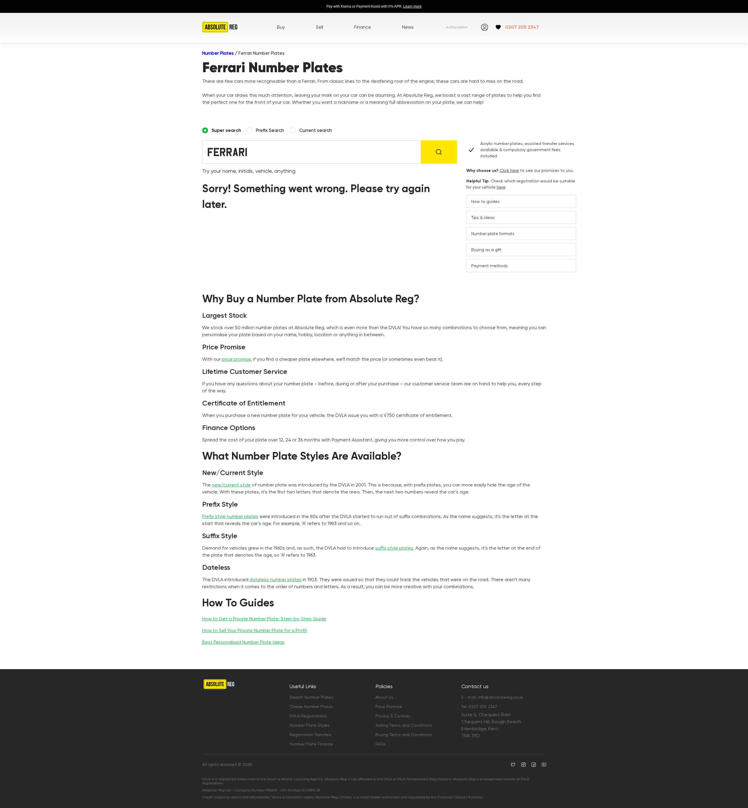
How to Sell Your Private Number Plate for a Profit (254, 630)
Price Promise (388, 706)
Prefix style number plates (230, 516)
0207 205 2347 (522, 27)
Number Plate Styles (310, 725)
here (501, 187)
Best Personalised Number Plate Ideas (243, 642)
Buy (281, 27)
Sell (319, 27)
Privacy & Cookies (392, 716)
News (408, 27)
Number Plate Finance (311, 744)
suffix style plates (394, 548)
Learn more (412, 6)
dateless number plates (276, 579)
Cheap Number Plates (311, 706)
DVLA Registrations (308, 716)
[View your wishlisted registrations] (498, 27)
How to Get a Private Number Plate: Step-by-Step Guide (264, 618)
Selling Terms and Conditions (403, 725)
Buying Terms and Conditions (403, 734)
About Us (384, 697)
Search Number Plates (311, 697)
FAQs (380, 744)
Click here (509, 170)
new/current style (231, 485)
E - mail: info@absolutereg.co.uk (492, 697)
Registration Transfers (311, 734)
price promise (236, 359)
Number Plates (218, 53)
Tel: (479, 706)
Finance (362, 27)
